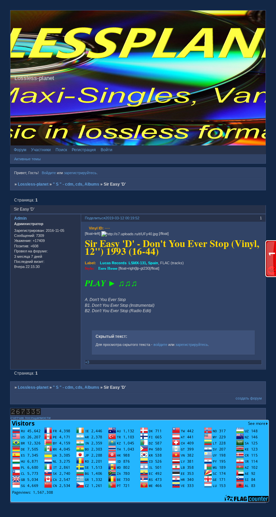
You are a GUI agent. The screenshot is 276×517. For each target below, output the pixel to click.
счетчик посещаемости (30, 418)
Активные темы (27, 159)
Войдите (49, 173)
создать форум (249, 398)
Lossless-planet (33, 184)
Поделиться (95, 218)
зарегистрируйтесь (80, 173)
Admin (20, 218)
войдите (160, 345)
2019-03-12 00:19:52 (122, 218)
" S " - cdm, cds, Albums (76, 184)
